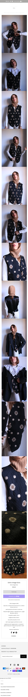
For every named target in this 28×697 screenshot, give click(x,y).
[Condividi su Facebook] (11, 633)
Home (5, 12)
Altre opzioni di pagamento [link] (14, 599)
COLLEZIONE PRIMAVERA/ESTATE (8, 686)
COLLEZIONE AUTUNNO (5, 695)
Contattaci (13, 635)
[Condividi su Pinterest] (16, 633)
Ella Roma (17, 674)
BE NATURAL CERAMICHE (6, 692)
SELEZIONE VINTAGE (5, 689)
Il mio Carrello (18, 1)
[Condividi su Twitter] (14, 633)
